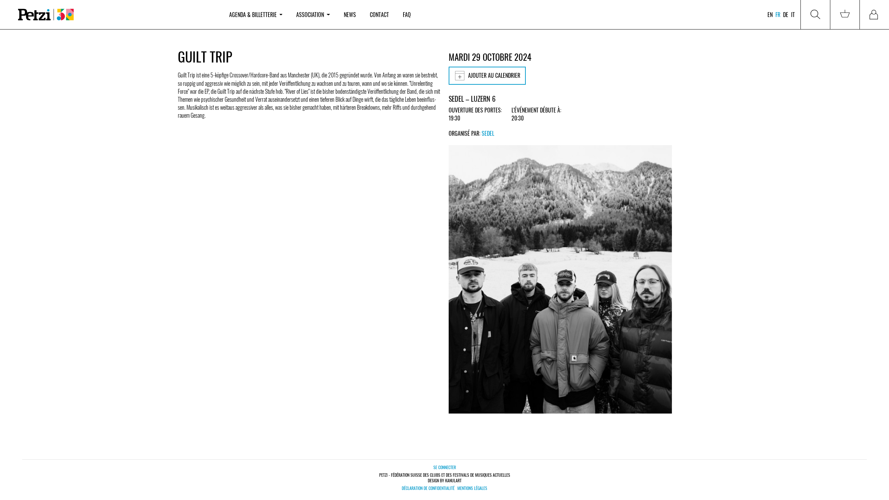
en (770, 14)
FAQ (407, 14)
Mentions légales (472, 488)
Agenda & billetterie (253, 14)
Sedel (488, 133)
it (793, 14)
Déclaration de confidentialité (428, 488)
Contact (379, 14)
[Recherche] (815, 14)
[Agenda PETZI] (116, 14)
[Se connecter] (874, 14)
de (785, 14)
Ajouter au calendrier (494, 75)
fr (777, 14)
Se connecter (444, 467)
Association (310, 14)
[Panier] (844, 14)
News (350, 14)
